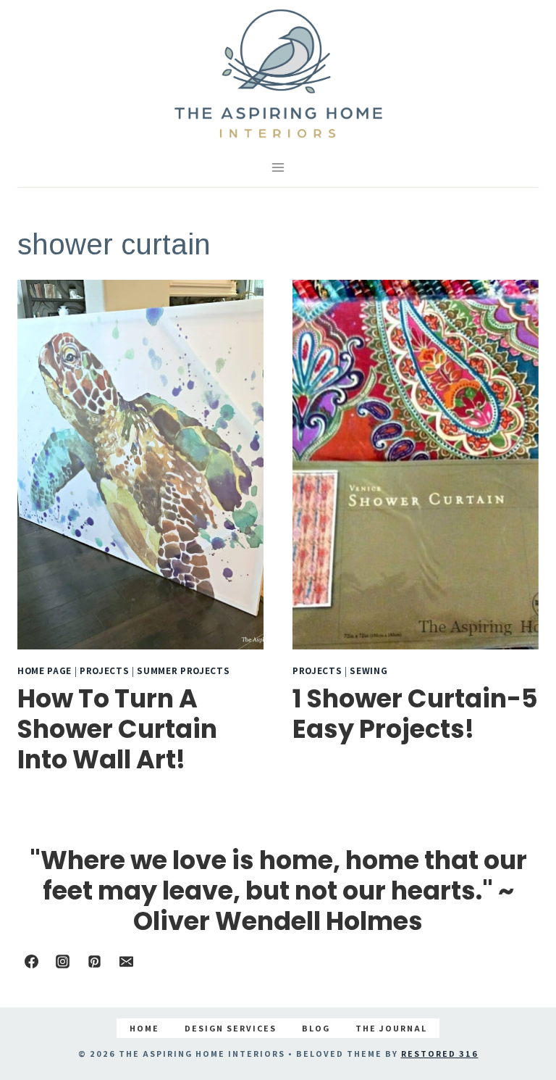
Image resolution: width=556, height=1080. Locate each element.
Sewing (368, 670)
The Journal (391, 1028)
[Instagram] (63, 961)
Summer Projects (183, 670)
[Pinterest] (94, 961)
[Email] (126, 961)
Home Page (44, 670)
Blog (316, 1028)
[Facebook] (31, 961)
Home (144, 1028)
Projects (104, 670)
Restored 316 (440, 1053)
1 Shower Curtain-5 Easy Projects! (415, 714)
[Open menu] (278, 167)
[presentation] (140, 464)
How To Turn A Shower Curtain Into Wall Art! (117, 729)
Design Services (231, 1028)
